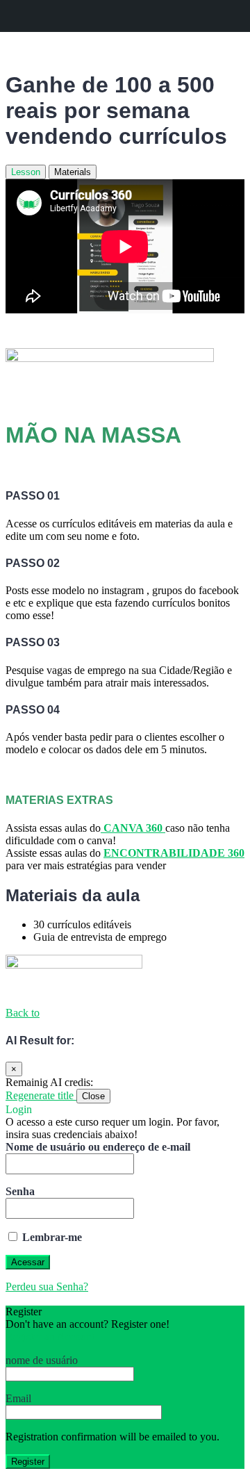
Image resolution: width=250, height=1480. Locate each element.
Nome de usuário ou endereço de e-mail (98, 1147)
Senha (20, 1191)
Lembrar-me (50, 1237)
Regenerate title (41, 1095)
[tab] (26, 172)
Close (93, 1096)
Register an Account (50, 1336)
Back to (23, 1013)
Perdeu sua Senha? (47, 1286)
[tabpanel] (125, 525)
